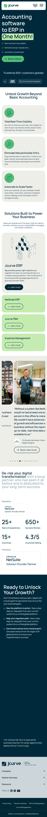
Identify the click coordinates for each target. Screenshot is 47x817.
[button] (10, 461)
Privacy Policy (6, 803)
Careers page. (23, 745)
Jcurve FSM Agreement (23, 807)
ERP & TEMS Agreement (37, 803)
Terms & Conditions (20, 803)
